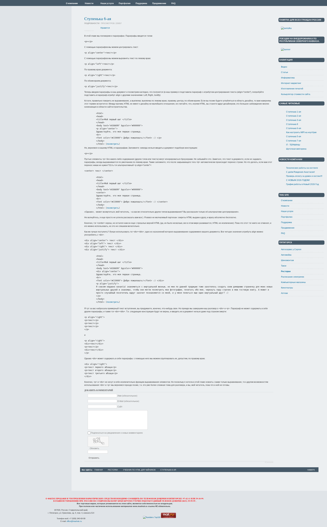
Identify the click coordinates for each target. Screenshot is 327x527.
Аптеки (284, 293)
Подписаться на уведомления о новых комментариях (117, 433)
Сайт (120, 407)
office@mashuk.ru (74, 521)
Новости (285, 206)
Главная (98, 470)
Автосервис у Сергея (291, 249)
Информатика (288, 78)
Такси (283, 266)
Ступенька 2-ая (293, 116)
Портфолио (286, 217)
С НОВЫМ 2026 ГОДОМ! (298, 180)
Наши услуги (287, 211)
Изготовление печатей (292, 88)
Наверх (311, 470)
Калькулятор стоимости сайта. (296, 94)
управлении (72, 501)
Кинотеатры (287, 288)
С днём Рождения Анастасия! (300, 172)
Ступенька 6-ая (97, 18)
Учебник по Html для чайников (139, 470)
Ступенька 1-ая (293, 112)
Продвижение (287, 228)
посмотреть (113, 144)
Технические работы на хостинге (302, 168)
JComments (269, 462)
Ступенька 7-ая (293, 141)
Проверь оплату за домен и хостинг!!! (304, 176)
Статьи (284, 72)
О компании (286, 200)
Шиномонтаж (287, 260)
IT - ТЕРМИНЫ (293, 145)
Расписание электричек (292, 277)
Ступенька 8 (292, 124)
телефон (167, 501)
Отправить (94, 458)
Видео (284, 67)
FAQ (283, 233)
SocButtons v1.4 (89, 30)
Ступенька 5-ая (293, 136)
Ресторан (286, 271)
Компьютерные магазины (293, 282)
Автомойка (286, 255)
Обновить (94, 448)
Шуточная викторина (296, 149)
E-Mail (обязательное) (128, 401)
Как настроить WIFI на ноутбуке (301, 132)
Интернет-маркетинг (291, 83)
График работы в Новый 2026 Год (302, 184)
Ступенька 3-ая (293, 120)
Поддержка (286, 222)
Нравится (105, 28)
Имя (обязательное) (127, 396)
